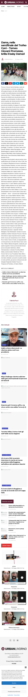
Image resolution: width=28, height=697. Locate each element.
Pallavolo (5, 428)
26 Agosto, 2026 (5, 382)
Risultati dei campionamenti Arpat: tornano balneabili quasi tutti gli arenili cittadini (17, 514)
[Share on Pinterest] (10, 83)
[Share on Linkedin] (14, 83)
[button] (25, 667)
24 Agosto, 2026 (5, 409)
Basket (4, 344)
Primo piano (11, 6)
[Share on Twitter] (6, 83)
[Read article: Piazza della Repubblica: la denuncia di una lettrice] (4, 507)
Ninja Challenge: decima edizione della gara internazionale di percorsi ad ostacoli (14, 277)
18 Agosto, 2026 (5, 466)
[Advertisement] (14, 26)
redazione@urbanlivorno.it (14, 657)
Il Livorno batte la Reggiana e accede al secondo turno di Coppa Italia (13, 490)
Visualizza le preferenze (14, 691)
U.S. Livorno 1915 (6, 455)
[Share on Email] (25, 83)
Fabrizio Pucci (9, 59)
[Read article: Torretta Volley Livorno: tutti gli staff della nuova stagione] (14, 421)
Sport (19, 6)
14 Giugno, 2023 (19, 59)
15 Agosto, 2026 (5, 494)
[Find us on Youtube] (17, 640)
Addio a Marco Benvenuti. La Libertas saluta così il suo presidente (11, 350)
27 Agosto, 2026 (5, 354)
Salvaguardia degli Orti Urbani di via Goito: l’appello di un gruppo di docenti (17, 522)
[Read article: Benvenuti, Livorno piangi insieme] (4, 530)
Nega (14, 687)
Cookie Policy (10, 695)
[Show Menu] (2, 2)
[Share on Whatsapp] (21, 83)
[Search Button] (26, 2)
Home (3, 6)
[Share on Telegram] (17, 83)
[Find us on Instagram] (14, 640)
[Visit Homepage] (14, 2)
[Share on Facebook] (3, 83)
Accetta (14, 683)
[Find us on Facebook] (10, 640)
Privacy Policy (17, 695)
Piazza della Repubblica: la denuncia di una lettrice (16, 506)
